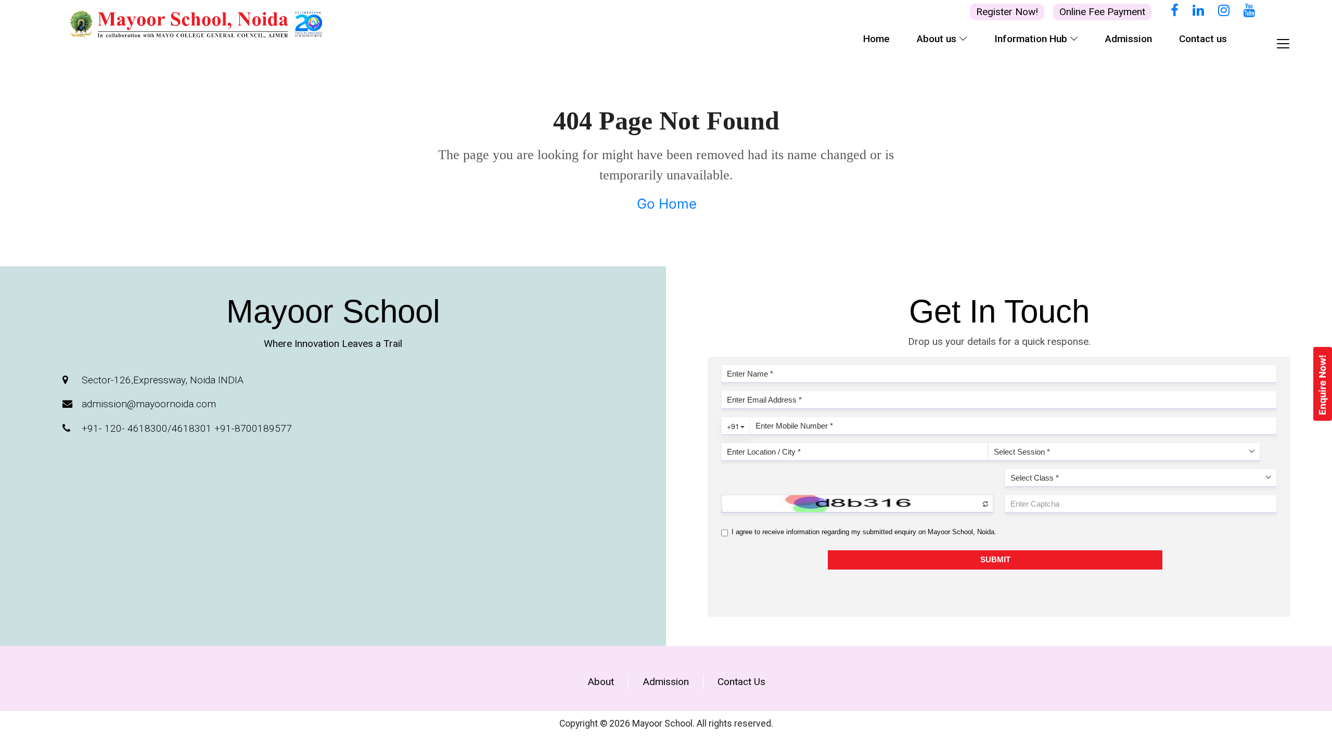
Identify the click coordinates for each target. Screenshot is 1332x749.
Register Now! (1007, 12)
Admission (666, 682)
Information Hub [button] (1032, 39)
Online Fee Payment (1102, 12)
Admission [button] (1128, 39)
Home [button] (876, 39)
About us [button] (938, 39)
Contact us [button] (1203, 39)
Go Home (667, 204)
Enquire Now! (1322, 385)
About (600, 682)
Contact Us (741, 682)
